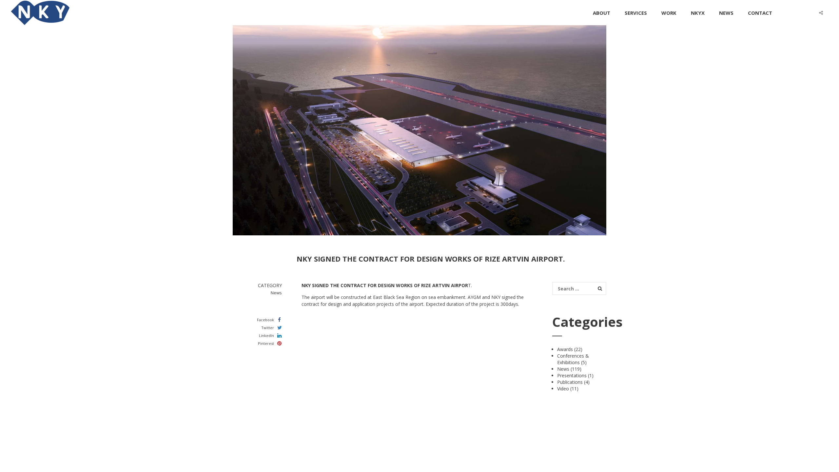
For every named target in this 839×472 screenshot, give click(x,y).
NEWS (726, 13)
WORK (668, 13)
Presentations (572, 375)
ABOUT (601, 13)
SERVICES (636, 13)
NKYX (698, 13)
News (563, 369)
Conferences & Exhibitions (573, 359)
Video (563, 388)
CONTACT (760, 13)
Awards (565, 349)
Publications (570, 382)
